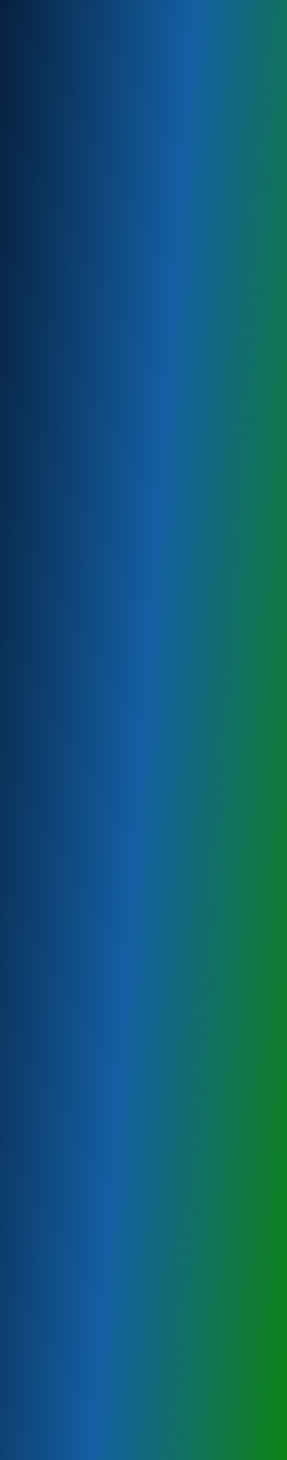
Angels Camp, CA (42, 929)
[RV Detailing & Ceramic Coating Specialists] (35, 21)
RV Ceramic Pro (41, 283)
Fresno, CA (36, 876)
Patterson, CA (39, 759)
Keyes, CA (36, 741)
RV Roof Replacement (47, 319)
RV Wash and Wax (43, 292)
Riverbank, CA (39, 768)
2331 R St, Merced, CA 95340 (115, 207)
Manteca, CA (38, 831)
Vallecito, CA (38, 938)
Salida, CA (35, 777)
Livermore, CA (39, 849)
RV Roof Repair (40, 310)
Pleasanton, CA (40, 858)
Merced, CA (37, 867)
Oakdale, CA (37, 813)
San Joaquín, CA (41, 894)
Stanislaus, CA (40, 795)
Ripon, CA (35, 947)
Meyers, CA (37, 750)
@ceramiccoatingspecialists (65, 1258)
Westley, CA (37, 786)
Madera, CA (37, 885)
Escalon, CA (37, 822)
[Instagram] (268, 4)
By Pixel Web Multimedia (105, 1456)
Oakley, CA (36, 965)
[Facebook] (259, 4)
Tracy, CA (34, 840)
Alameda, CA (38, 903)
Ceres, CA (35, 723)
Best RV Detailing (43, 274)
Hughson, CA (38, 956)
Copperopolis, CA (43, 921)
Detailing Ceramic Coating (51, 301)
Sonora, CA (36, 912)
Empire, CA (36, 732)
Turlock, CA (36, 804)
